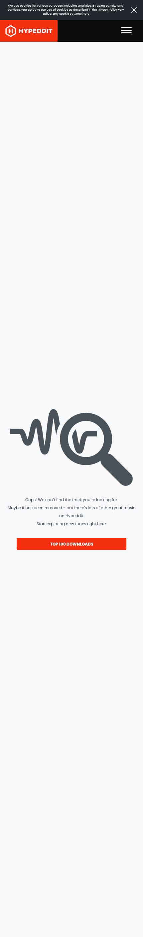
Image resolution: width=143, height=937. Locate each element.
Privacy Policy (107, 9)
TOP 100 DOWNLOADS (71, 544)
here (85, 13)
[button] (126, 31)
